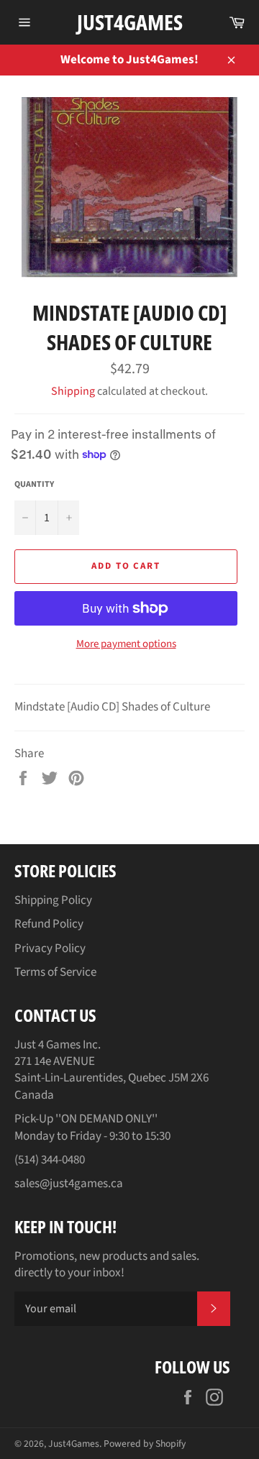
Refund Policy (48, 924)
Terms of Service (55, 972)
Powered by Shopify (145, 1443)
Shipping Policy (53, 900)
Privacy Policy (50, 948)
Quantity (34, 484)
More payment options (126, 644)
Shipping (73, 391)
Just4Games (130, 22)
